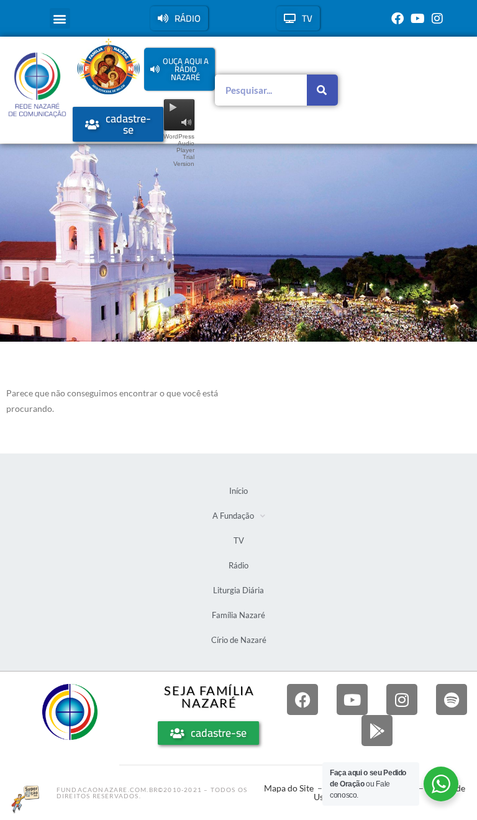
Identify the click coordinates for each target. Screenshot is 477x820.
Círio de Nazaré (238, 640)
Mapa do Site (289, 788)
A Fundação (233, 516)
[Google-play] (377, 730)
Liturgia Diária (238, 590)
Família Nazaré (238, 615)
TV (239, 540)
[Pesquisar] (322, 90)
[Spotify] (451, 699)
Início (238, 491)
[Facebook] (397, 18)
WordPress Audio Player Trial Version (178, 150)
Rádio (238, 565)
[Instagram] (437, 18)
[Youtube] (417, 18)
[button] (60, 18)
